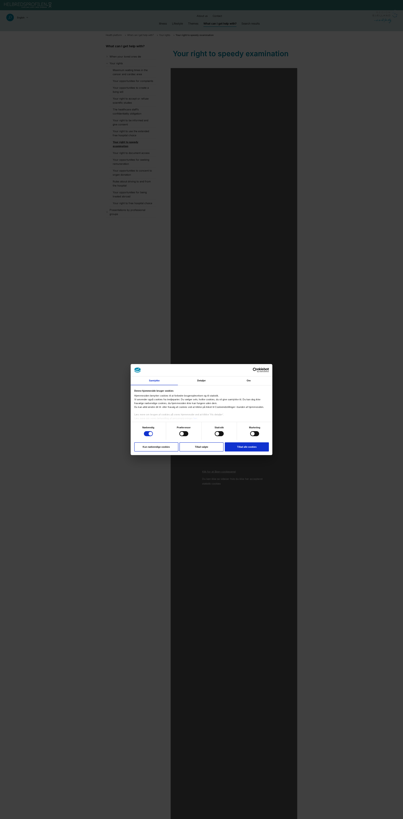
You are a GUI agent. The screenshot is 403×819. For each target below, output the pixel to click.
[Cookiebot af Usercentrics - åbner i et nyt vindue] (255, 370)
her (195, 418)
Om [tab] (249, 380)
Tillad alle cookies (247, 446)
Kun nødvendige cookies (156, 446)
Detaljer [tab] (201, 380)
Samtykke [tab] (154, 380)
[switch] (183, 433)
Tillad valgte (201, 446)
